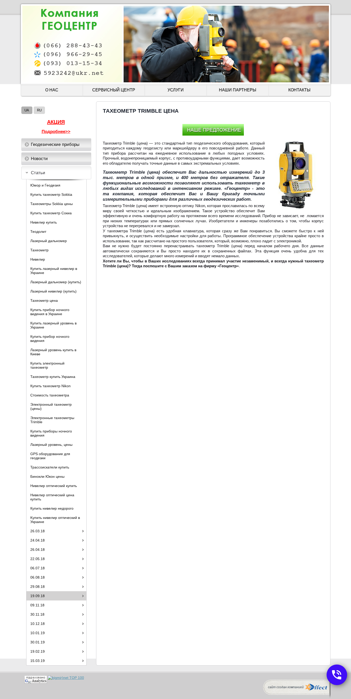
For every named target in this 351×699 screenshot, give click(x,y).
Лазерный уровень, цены (51, 445)
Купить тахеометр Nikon (50, 386)
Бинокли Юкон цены (47, 476)
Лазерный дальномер (48, 241)
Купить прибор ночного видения (49, 338)
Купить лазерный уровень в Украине (53, 325)
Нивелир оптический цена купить (52, 497)
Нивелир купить (43, 222)
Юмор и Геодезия (45, 185)
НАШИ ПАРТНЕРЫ (237, 90)
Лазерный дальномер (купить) (55, 282)
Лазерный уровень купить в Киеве (53, 352)
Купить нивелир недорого (51, 508)
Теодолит (38, 231)
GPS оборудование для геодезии (50, 456)
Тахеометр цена (44, 300)
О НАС (51, 90)
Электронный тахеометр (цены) (51, 406)
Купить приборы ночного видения (51, 433)
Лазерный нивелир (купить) (53, 291)
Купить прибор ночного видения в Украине (49, 312)
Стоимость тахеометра (49, 395)
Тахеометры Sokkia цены (51, 204)
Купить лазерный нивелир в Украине (53, 271)
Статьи (38, 172)
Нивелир (37, 259)
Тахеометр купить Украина (52, 377)
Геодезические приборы (55, 144)
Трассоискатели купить (49, 467)
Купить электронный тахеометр (47, 365)
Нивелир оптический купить (53, 486)
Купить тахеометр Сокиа (51, 213)
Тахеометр (39, 250)
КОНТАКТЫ (299, 90)
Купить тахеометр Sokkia (51, 194)
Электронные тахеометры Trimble (52, 420)
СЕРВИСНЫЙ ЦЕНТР (113, 90)
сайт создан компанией (286, 687)
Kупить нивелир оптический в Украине (55, 520)
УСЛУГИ (176, 90)
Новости (39, 158)
